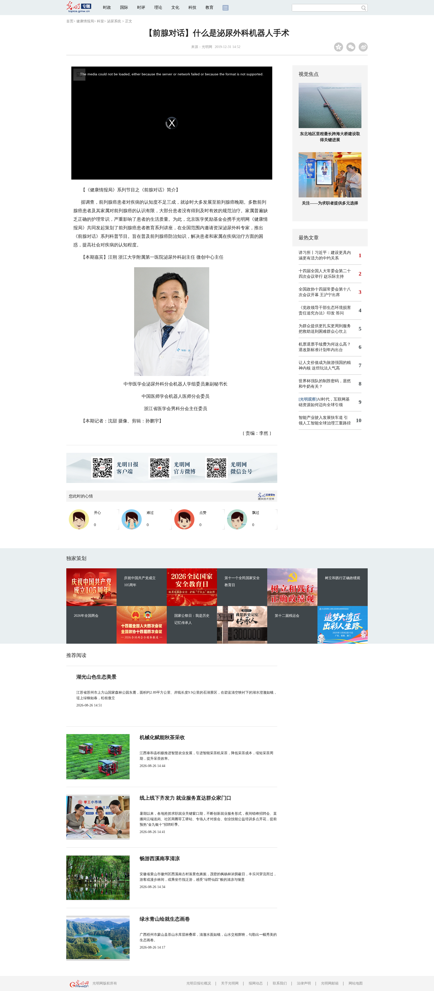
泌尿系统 (114, 21)
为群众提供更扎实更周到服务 (325, 326)
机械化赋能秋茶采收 (162, 737)
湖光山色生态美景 (96, 677)
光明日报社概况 (198, 983)
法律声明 (304, 983)
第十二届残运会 (287, 616)
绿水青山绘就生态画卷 (165, 919)
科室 (100, 21)
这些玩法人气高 (326, 368)
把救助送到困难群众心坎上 (323, 331)
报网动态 (256, 983)
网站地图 (356, 983)
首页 (69, 21)
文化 (175, 7)
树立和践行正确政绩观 (342, 578)
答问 (340, 313)
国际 (124, 7)
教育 (209, 7)
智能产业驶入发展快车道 (321, 417)
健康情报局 (85, 21)
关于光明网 (230, 983)
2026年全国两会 (86, 616)
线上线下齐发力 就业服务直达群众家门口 (185, 798)
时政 (107, 7)
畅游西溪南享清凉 (160, 858)
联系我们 (280, 983)
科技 (192, 7)
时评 (141, 7)
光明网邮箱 (330, 983)
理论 (158, 7)
